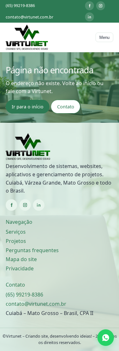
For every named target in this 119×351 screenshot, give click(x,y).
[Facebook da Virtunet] (89, 5)
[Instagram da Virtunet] (100, 5)
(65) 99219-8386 (20, 5)
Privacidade (20, 268)
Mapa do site (21, 259)
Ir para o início (27, 107)
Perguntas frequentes (32, 250)
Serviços (16, 231)
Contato (65, 107)
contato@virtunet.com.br (29, 17)
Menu (104, 37)
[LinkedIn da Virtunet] (89, 16)
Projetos (16, 241)
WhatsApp (106, 337)
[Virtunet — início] (27, 37)
